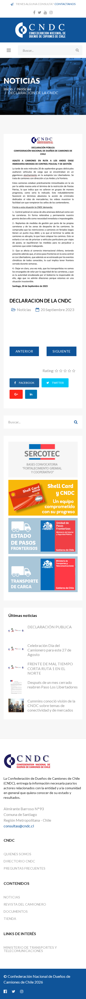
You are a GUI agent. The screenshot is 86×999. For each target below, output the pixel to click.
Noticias (24, 89)
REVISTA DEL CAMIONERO (25, 904)
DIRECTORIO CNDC (19, 861)
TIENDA (10, 919)
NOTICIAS (12, 897)
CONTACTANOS (64, 4)
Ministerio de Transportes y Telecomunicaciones (30, 949)
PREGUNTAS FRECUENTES (24, 868)
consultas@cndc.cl (19, 826)
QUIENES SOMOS (17, 854)
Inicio (8, 89)
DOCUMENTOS (16, 911)
